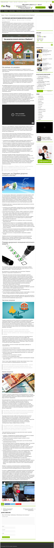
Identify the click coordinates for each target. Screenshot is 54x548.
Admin (5, 20)
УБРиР (39, 119)
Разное (6, 15)
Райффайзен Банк (41, 109)
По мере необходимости (43, 76)
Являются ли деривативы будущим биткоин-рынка (47, 50)
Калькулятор (36, 11)
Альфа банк (40, 96)
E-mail (3, 529)
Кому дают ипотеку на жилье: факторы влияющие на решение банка (28, 509)
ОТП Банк (40, 106)
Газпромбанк (41, 97)
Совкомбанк (40, 115)
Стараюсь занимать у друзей (44, 84)
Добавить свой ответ (41, 88)
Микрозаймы (12, 11)
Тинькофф (40, 117)
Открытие (40, 104)
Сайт (3, 533)
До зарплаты (41, 99)
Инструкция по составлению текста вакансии (47, 64)
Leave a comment (21, 20)
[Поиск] (53, 2)
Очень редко (40, 80)
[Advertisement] (45, 23)
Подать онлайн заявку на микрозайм (25, 11)
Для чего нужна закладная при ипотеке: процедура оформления (8, 509)
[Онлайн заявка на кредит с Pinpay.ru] (6, 6)
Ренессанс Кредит (42, 111)
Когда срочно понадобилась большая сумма (43, 78)
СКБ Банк (40, 114)
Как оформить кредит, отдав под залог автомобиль (47, 68)
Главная (2, 11)
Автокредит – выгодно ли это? (47, 59)
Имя (3, 526)
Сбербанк (40, 112)
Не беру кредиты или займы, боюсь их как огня (43, 82)
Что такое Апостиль (47, 54)
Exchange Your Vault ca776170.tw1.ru (41, 86)
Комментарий (5, 516)
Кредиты (6, 11)
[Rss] (46, 2)
